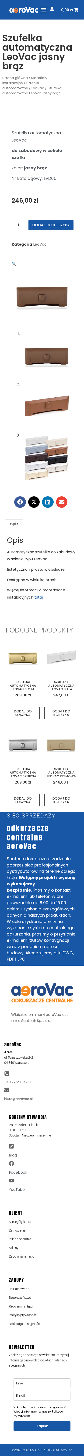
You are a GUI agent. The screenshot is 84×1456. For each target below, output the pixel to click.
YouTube (17, 1189)
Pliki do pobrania (20, 1239)
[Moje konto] (52, 9)
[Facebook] (11, 1163)
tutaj (38, 597)
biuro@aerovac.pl (18, 1099)
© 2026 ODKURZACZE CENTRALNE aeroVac (42, 1450)
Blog (13, 1155)
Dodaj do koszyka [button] (23, 713)
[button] (43, 10)
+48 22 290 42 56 (18, 1082)
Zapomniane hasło (21, 1256)
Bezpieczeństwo (20, 1297)
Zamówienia (17, 1230)
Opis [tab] (14, 524)
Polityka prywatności (23, 1315)
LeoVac (38, 88)
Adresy (13, 1248)
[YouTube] (11, 1180)
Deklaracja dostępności (24, 1324)
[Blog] (11, 1146)
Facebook (18, 1172)
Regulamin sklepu (21, 1306)
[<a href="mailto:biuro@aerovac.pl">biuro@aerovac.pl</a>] (6, 1090)
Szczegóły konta (20, 1222)
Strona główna (15, 78)
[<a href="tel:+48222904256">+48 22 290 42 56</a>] (6, 1073)
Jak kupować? (18, 1289)
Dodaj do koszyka (51, 225)
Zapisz (42, 1426)
